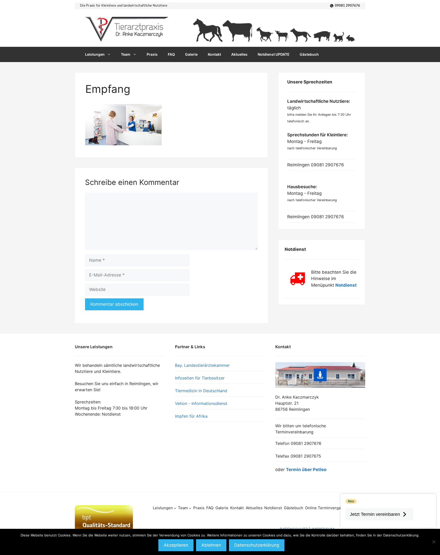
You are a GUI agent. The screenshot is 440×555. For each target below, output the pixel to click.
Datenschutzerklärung (256, 545)
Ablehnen (211, 545)
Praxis (152, 54)
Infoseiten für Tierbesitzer (200, 378)
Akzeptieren (176, 545)
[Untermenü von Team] (190, 508)
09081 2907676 (347, 5)
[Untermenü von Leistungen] (175, 508)
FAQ (171, 54)
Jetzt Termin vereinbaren (375, 514)
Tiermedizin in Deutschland (201, 390)
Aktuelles (239, 54)
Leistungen (95, 54)
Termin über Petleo (306, 469)
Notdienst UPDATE (274, 54)
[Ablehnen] (433, 541)
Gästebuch (309, 54)
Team (125, 54)
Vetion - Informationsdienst (201, 403)
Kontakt (214, 54)
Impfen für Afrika (191, 416)
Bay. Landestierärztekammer (202, 365)
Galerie (191, 54)
